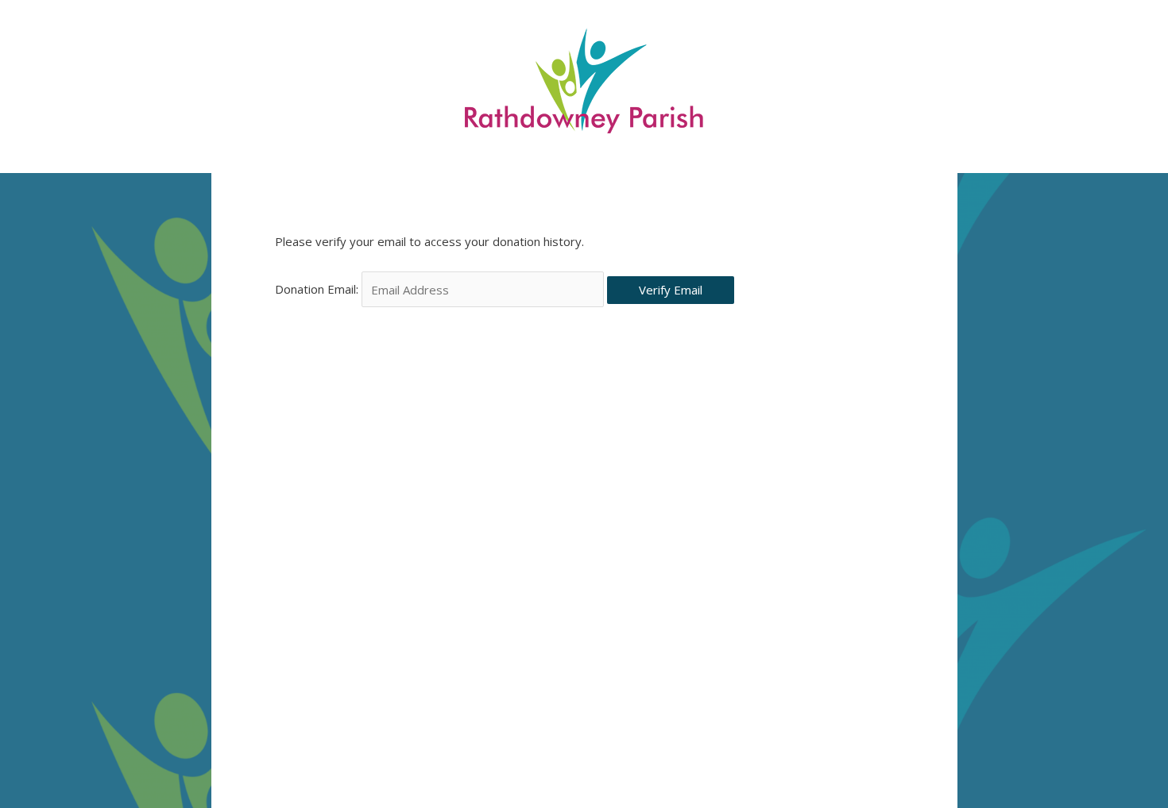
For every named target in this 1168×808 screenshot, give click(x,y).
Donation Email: (316, 290)
